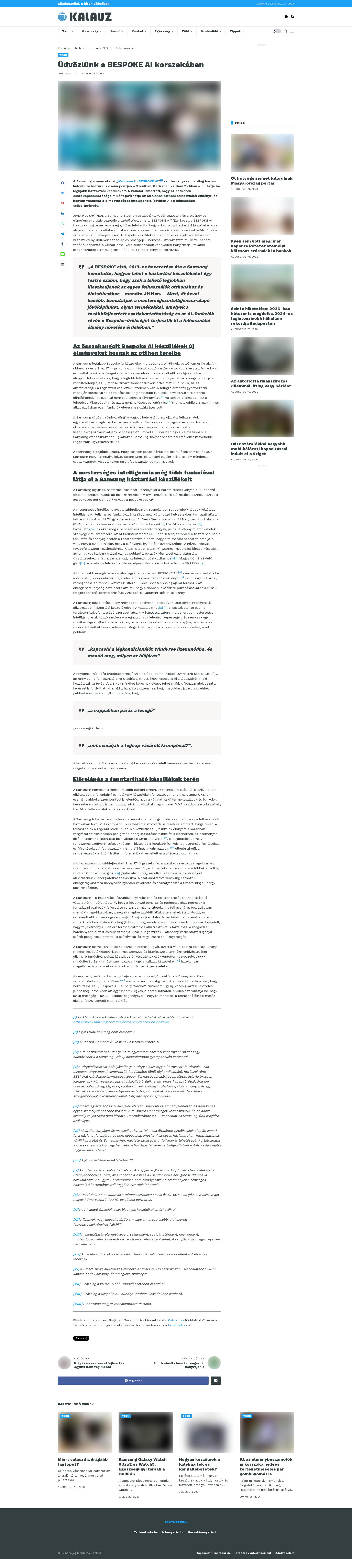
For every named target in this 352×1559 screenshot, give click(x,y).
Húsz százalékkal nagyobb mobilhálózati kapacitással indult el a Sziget (259, 448)
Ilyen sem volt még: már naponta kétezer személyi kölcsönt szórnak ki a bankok (261, 246)
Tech (78, 48)
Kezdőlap (64, 48)
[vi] (199, 524)
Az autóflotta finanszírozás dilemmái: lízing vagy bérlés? (261, 384)
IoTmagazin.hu (172, 1532)
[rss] (292, 16)
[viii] (174, 558)
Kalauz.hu (176, 1320)
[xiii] (162, 608)
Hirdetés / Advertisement (253, 1553)
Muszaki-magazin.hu (202, 1532)
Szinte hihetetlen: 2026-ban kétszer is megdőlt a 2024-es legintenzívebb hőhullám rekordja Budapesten (262, 316)
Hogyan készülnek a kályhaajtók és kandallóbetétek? (199, 1464)
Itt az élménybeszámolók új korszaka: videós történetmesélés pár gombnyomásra (266, 1466)
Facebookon (177, 1325)
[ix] (82, 563)
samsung (81, 1338)
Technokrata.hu (146, 1532)
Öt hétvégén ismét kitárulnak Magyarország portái (262, 181)
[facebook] (286, 16)
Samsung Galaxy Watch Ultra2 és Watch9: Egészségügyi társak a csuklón (143, 1466)
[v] (162, 524)
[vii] (93, 529)
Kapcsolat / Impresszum (213, 1553)
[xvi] (116, 873)
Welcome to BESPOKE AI (138, 181)
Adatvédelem (284, 1553)
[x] (202, 563)
